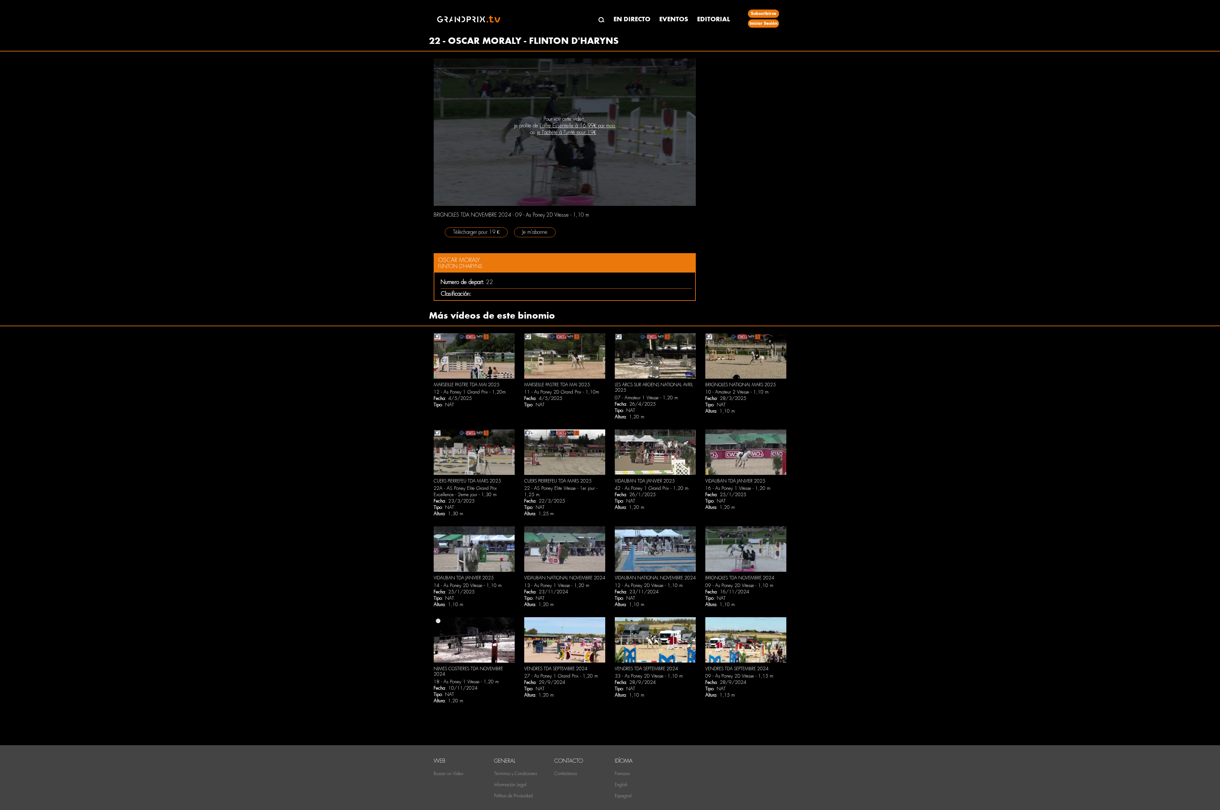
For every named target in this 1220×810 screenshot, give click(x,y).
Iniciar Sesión (763, 23)
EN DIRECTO (631, 19)
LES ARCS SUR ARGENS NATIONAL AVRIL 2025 (654, 387)
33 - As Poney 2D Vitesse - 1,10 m (649, 676)
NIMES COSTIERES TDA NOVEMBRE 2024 (468, 671)
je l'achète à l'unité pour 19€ (566, 132)
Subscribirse (763, 13)
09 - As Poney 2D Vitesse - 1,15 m (739, 676)
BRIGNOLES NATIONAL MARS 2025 (740, 385)
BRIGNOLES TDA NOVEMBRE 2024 (739, 578)
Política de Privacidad (513, 796)
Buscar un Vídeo (448, 773)
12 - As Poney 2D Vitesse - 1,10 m (649, 585)
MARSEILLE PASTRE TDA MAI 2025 (466, 385)
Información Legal (510, 784)
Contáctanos (565, 773)
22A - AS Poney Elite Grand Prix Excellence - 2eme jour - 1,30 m (465, 491)
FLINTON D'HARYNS (460, 266)
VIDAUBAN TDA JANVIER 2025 (645, 481)
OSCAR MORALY (459, 260)
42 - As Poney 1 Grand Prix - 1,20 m (651, 488)
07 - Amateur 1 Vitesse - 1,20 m (646, 398)
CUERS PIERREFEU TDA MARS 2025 (467, 481)
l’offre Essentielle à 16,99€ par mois (577, 125)
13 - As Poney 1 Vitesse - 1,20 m (556, 585)
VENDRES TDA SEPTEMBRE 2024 (555, 669)
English (621, 784)
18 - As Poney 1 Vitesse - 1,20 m (466, 681)
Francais (622, 773)
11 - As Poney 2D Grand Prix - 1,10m (561, 392)
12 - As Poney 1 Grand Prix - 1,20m (470, 392)
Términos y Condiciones (515, 773)
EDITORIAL (713, 19)
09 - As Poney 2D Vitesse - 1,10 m (739, 585)
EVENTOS (673, 19)
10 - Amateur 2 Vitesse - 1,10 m (737, 392)
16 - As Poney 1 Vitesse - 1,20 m (737, 488)
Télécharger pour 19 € (476, 232)
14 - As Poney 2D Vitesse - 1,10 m (468, 585)
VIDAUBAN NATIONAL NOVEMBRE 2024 (564, 578)
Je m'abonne (534, 232)
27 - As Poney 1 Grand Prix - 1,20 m (561, 676)
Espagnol (623, 796)
